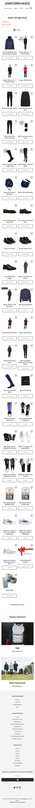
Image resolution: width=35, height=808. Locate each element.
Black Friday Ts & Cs (17, 719)
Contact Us (17, 702)
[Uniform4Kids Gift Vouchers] (25, 551)
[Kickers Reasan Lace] (25, 239)
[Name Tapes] (9, 580)
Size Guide (17, 760)
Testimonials (17, 734)
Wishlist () (17, 765)
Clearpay (17, 753)
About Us (17, 699)
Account (17, 748)
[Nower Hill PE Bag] (25, 381)
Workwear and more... (17, 738)
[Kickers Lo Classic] (9, 239)
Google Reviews (17, 726)
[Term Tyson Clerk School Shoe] (25, 211)
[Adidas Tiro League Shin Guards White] (25, 437)
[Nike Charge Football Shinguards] (25, 409)
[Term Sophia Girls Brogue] (9, 267)
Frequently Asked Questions (17, 724)
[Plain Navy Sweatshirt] (25, 295)
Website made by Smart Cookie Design (17, 802)
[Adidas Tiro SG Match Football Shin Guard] (9, 465)
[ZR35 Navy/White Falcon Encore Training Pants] (25, 351)
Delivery (17, 756)
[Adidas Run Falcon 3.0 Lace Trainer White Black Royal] (9, 521)
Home (3, 14)
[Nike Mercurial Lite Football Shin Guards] (9, 437)
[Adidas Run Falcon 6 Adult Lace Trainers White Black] (25, 521)
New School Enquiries (17, 729)
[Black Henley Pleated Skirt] (25, 99)
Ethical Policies (17, 721)
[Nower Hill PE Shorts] (25, 323)
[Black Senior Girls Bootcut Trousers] (9, 127)
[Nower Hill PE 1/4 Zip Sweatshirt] (9, 295)
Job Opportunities (17, 704)
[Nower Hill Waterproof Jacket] (25, 267)
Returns (17, 758)
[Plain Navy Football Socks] (9, 381)
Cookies (17, 717)
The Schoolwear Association (17, 736)
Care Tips (17, 751)
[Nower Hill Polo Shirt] (25, 70)
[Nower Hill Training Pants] (9, 351)
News (17, 707)
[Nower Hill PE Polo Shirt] (9, 323)
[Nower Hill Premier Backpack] (9, 183)
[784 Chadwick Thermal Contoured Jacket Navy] (9, 42)
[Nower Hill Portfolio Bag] (25, 183)
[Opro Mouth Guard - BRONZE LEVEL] (9, 493)
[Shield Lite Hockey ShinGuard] (9, 409)
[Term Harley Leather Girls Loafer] (9, 211)
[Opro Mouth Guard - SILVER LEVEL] (25, 493)
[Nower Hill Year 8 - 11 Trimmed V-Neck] (9, 70)
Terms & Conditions (17, 763)
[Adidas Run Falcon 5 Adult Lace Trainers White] (9, 551)
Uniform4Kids (25, 798)
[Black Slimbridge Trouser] (9, 99)
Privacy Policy (17, 731)
